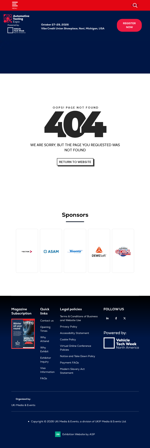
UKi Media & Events (23, 405)
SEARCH (135, 5)
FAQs (43, 378)
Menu (14, 8)
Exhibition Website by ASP (78, 434)
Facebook (116, 318)
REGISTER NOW (129, 25)
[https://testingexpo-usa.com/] (16, 22)
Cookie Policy (68, 339)
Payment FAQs (69, 362)
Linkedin (107, 318)
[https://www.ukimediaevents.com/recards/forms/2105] (23, 348)
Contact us (47, 320)
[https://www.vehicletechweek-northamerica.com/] (16, 32)
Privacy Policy (68, 326)
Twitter (125, 318)
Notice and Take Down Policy (77, 356)
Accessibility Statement (74, 333)
